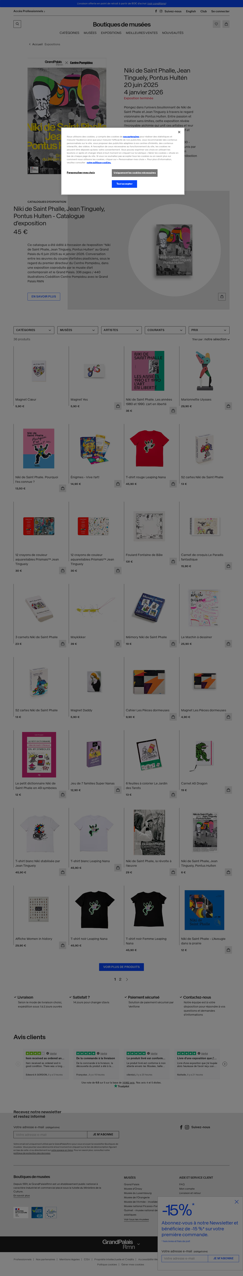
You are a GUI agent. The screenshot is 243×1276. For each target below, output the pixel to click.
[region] (123, 161)
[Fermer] (179, 132)
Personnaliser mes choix (81, 172)
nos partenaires (131, 136)
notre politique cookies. (99, 162)
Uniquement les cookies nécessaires (135, 173)
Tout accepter (124, 184)
